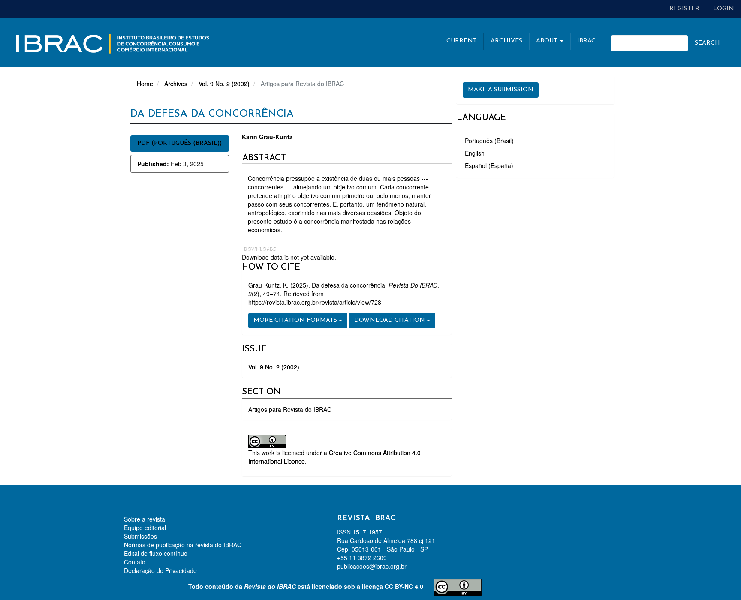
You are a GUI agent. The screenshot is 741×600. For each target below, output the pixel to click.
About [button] (547, 41)
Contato (134, 562)
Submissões (140, 536)
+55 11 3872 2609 (362, 557)
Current (461, 41)
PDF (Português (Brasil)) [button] (179, 143)
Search (707, 43)
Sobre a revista (144, 519)
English (475, 153)
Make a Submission (500, 90)
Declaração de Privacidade (160, 570)
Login (723, 9)
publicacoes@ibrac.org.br (372, 566)
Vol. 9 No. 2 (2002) (224, 83)
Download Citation (390, 320)
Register (684, 9)
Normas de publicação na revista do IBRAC (182, 544)
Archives (506, 41)
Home (145, 83)
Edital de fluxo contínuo (155, 553)
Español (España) (489, 165)
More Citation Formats (296, 320)
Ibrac (586, 41)
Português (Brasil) (489, 140)
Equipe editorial (145, 527)
